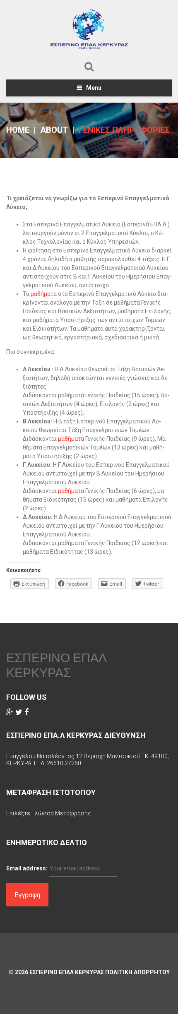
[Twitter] (18, 712)
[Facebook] (26, 712)
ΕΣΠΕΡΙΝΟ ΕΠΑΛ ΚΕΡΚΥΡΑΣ (56, 665)
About (54, 130)
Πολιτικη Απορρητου (137, 972)
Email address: (27, 868)
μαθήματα (44, 294)
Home (17, 130)
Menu (93, 87)
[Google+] (9, 712)
